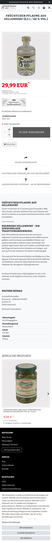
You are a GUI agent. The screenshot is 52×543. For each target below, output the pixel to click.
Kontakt (5, 469)
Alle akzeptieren (26, 528)
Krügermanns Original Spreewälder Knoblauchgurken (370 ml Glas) (22, 411)
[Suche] (28, 8)
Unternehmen (8, 465)
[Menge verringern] (9, 135)
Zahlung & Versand (10, 444)
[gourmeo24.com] (8, 7)
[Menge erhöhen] (9, 129)
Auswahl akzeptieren (26, 533)
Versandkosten (22, 93)
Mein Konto (7, 437)
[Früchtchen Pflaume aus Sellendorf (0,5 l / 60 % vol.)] (26, 55)
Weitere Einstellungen (11, 522)
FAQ (3, 462)
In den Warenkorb (31, 132)
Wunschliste (10, 144)
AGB (4, 481)
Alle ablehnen (26, 538)
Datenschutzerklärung (11, 489)
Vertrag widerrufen (12, 450)
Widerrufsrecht (8, 485)
